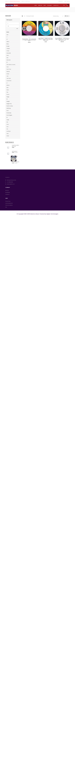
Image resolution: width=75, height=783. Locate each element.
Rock (8, 110)
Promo (8, 94)
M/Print (8, 85)
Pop (7, 92)
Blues (8, 43)
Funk (7, 66)
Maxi (7, 87)
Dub (7, 57)
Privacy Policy (7, 201)
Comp (8, 50)
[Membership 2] (8, 153)
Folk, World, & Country (11, 64)
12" (7, 39)
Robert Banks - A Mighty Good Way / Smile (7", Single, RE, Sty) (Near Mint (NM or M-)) (46, 39)
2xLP (7, 34)
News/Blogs (7, 192)
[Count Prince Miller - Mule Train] (8, 147)
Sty (35, 36)
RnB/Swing (9, 108)
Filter (17, 28)
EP (7, 62)
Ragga (8, 96)
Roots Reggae (9, 115)
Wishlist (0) (61, 1)
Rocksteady (9, 112)
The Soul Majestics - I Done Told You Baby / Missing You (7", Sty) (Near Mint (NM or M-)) (62, 39)
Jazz (7, 76)
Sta (7, 129)
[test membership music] (13, 158)
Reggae (8, 101)
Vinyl (7, 133)
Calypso (8, 48)
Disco (8, 55)
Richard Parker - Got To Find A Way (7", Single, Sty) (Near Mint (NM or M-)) (29, 39)
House (8, 73)
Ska (7, 122)
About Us (7, 190)
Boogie (8, 46)
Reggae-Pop (9, 103)
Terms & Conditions (9, 205)
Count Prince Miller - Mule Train (15, 146)
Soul (7, 126)
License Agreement (9, 203)
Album (8, 41)
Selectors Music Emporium (15, 1)
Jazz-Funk (9, 78)
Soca (8, 124)
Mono (8, 89)
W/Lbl (8, 135)
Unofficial (8, 131)
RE (7, 99)
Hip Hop (8, 71)
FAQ (6, 207)
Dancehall (9, 53)
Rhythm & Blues (10, 106)
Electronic (9, 60)
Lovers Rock (9, 80)
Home (66, 9)
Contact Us (7, 194)
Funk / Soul (9, 69)
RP (7, 117)
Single (8, 119)
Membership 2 (14, 151)
